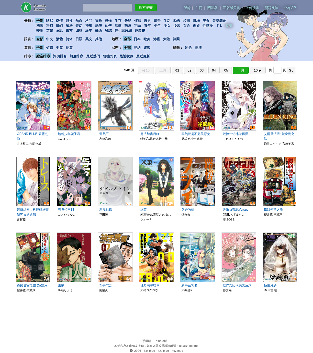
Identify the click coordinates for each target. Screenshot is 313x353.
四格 (79, 30)
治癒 (118, 25)
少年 (157, 25)
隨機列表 (110, 55)
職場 (196, 20)
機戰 (39, 25)
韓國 (176, 38)
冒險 (98, 20)
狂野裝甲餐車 (149, 285)
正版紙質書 (231, 7)
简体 (69, 38)
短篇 (49, 47)
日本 (137, 38)
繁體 (59, 38)
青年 (147, 25)
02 (189, 70)
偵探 (137, 20)
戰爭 (157, 20)
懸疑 (127, 20)
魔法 (69, 25)
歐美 (147, 38)
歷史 (147, 20)
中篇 (59, 47)
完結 (137, 47)
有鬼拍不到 (66, 209)
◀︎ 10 (146, 70)
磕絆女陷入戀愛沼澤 (237, 285)
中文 (49, 38)
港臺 (156, 38)
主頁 (198, 7)
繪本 (88, 30)
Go (291, 70)
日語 (79, 38)
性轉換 (208, 25)
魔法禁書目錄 (149, 133)
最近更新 (143, 55)
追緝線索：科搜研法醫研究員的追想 (33, 212)
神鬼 (88, 25)
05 (226, 70)
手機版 (146, 341)
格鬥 (88, 20)
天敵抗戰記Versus (235, 209)
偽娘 (196, 25)
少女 (167, 25)
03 (202, 70)
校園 (186, 20)
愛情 (59, 20)
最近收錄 (126, 55)
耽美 (229, 25)
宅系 (137, 25)
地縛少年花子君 (69, 133)
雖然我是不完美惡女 (195, 133)
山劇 (61, 285)
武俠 (98, 25)
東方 (69, 30)
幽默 (49, 20)
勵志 (176, 20)
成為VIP (290, 7)
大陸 (166, 38)
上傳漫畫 (252, 7)
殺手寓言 (105, 285)
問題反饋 (271, 7)
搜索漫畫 (146, 7)
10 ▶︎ (257, 70)
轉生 (39, 30)
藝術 (98, 30)
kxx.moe (149, 350)
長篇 (69, 47)
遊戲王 (104, 133)
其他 (98, 38)
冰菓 (143, 209)
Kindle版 (161, 341)
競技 (69, 20)
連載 (147, 47)
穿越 (49, 30)
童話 (59, 30)
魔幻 (59, 25)
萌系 (127, 25)
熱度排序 (76, 55)
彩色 (188, 47)
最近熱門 (93, 55)
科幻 (49, 25)
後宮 (176, 25)
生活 (167, 20)
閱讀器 (212, 7)
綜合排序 (43, 55)
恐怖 (108, 20)
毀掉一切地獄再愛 (235, 133)
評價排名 (60, 55)
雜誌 (108, 30)
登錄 (187, 7)
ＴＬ (219, 25)
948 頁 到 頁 (208, 69)
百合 (186, 25)
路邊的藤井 (189, 209)
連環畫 (140, 30)
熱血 (79, 20)
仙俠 (108, 25)
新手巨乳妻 (189, 285)
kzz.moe (163, 350)
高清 (198, 47)
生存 (118, 20)
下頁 (240, 70)
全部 (39, 20)
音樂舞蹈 (219, 20)
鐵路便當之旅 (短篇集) (32, 285)
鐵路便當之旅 (273, 209)
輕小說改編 (123, 30)
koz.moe (177, 350)
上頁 (162, 70)
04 (214, 70)
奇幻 (79, 25)
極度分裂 (270, 285)
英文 (88, 38)
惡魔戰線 (105, 209)
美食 (206, 20)
